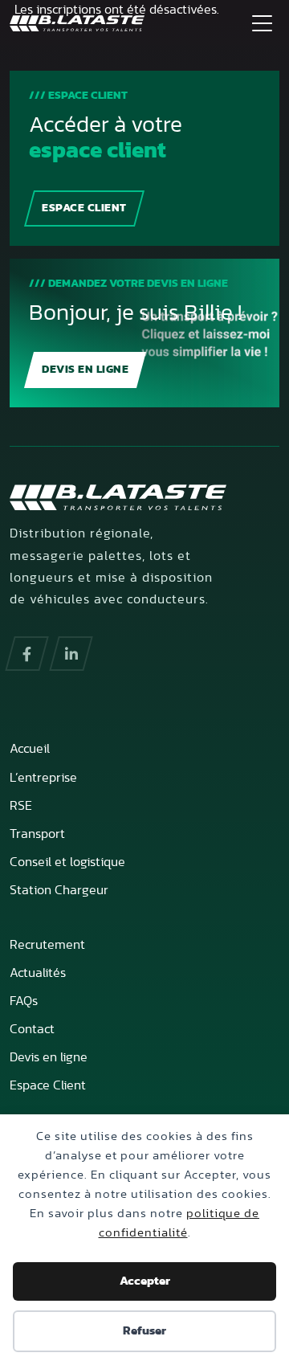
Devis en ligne (85, 369)
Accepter (145, 1281)
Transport (37, 834)
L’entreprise (43, 777)
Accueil (30, 748)
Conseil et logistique (67, 862)
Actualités (38, 973)
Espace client (84, 208)
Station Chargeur (59, 890)
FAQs (24, 1001)
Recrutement (47, 944)
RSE (21, 805)
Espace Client (48, 1085)
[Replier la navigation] (262, 22)
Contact (32, 1029)
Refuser (144, 1331)
